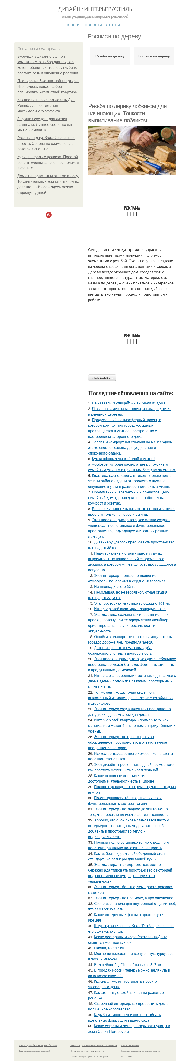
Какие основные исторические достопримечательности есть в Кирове (121, 778)
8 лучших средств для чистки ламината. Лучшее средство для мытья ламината (45, 124)
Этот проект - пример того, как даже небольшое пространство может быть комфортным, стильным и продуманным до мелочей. (132, 664)
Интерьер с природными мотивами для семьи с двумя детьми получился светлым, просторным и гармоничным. (132, 681)
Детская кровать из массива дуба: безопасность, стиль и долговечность (120, 650)
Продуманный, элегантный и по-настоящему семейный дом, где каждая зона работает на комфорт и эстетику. (128, 497)
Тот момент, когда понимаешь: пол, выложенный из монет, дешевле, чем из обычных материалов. (130, 697)
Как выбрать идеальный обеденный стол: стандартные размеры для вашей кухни (126, 856)
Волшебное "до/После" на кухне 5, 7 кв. (128, 964)
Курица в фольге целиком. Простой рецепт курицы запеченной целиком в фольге (48, 162)
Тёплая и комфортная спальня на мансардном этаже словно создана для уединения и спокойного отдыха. (130, 447)
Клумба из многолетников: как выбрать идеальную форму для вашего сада (124, 1017)
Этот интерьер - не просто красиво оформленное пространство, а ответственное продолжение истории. (127, 742)
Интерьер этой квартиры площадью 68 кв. (130, 608)
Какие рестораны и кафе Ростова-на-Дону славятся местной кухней (127, 939)
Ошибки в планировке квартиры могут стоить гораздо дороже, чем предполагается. (130, 639)
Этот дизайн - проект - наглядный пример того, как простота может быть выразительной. (131, 767)
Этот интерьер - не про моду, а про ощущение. (134, 897)
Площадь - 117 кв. (109, 947)
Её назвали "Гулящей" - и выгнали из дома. (129, 403)
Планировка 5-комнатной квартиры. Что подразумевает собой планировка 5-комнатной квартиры (48, 86)
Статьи (113, 24)
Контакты (75, 1045)
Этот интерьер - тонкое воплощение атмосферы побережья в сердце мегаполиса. (127, 578)
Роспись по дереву (154, 56)
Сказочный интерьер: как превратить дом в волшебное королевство (128, 1006)
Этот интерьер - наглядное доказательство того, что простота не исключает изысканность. (128, 811)
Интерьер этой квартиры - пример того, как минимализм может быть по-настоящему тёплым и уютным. (131, 725)
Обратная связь (130, 1045)
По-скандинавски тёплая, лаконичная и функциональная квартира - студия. (125, 800)
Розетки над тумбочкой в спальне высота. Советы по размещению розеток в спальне (46, 143)
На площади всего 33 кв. (115, 586)
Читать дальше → (102, 377)
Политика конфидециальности (87, 1050)
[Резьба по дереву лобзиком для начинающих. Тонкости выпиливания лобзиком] (132, 150)
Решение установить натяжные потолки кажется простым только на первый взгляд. (131, 511)
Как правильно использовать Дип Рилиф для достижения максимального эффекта (46, 105)
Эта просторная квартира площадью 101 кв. (132, 603)
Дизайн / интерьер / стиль (95, 9)
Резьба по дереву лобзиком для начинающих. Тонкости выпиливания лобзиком (127, 113)
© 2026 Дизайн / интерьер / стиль (38, 1045)
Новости (93, 24)
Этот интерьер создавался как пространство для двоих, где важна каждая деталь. (129, 711)
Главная (72, 24)
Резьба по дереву (110, 56)
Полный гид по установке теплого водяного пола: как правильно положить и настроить (128, 845)
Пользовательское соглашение (99, 1045)
